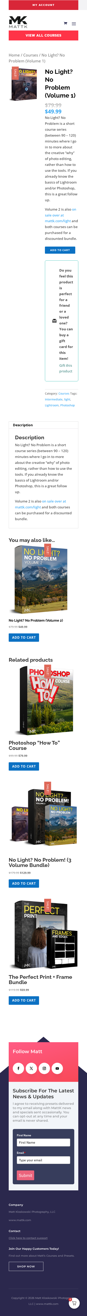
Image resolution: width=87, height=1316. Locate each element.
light (67, 399)
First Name (24, 1135)
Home (14, 55)
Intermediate (54, 399)
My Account (44, 5)
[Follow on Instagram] (44, 1068)
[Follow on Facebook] (18, 1068)
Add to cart (60, 250)
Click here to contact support (28, 1238)
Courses (30, 55)
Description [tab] (23, 425)
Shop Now (26, 1266)
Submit (25, 1175)
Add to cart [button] (24, 637)
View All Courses (43, 35)
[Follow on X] (31, 1068)
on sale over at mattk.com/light (60, 215)
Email (21, 1153)
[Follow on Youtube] (57, 1068)
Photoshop (67, 405)
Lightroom (52, 405)
